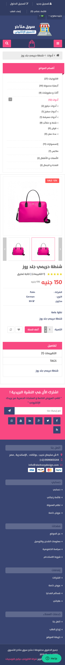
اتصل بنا (56, 622)
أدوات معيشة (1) (48, 117)
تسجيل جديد (43, 4)
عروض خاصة (54, 513)
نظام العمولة (53, 505)
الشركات (56, 578)
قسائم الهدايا (53, 593)
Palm (32, 292)
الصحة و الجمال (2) (49, 165)
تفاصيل (52, 345)
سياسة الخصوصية (51, 549)
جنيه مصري (56, 16)
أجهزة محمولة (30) (48, 86)
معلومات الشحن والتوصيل (47, 541)
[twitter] (47, 420)
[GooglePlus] (38, 420)
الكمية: (58, 329)
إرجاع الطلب (54, 629)
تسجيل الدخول (18, 4)
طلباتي (56, 601)
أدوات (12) (53, 100)
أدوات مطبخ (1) (49, 112)
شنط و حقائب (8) (48, 123)
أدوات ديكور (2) (49, 106)
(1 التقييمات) (38, 274)
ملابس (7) (53, 151)
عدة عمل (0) (50, 134)
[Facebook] (56, 420)
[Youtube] (20, 420)
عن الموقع (55, 534)
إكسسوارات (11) (50, 144)
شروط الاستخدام (52, 557)
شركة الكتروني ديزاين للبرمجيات (21, 659)
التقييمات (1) (49, 353)
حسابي (56, 490)
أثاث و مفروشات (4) (48, 93)
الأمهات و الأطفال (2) (47, 158)
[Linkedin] (29, 420)
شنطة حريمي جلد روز (32, 55)
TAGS (53, 361)
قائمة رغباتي (53, 497)
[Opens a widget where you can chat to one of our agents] (51, 658)
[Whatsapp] (11, 420)
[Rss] (56, 429)
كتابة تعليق (23, 274)
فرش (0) (52, 128)
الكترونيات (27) (51, 79)
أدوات (50, 55)
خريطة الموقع (53, 637)
